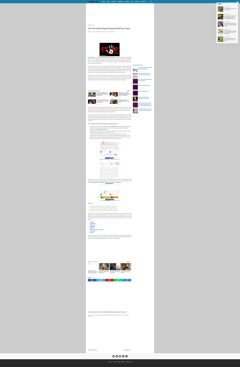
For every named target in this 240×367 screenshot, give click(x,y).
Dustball (91, 232)
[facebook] (92, 280)
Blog (132, 1)
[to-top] (237, 364)
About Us (110, 361)
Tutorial (114, 1)
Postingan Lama (127, 349)
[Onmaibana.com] (94, 1)
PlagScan (92, 228)
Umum (103, 1)
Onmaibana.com (91, 57)
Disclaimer (123, 361)
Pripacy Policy (129, 361)
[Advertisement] (120, 14)
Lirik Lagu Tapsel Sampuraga (144, 85)
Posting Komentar (111, 31)
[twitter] (100, 280)
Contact (114, 361)
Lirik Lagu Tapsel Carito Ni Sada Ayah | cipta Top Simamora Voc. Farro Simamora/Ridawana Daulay (145, 104)
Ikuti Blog (143, 1)
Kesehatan (120, 1)
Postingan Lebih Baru (93, 349)
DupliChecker (93, 223)
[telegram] (127, 280)
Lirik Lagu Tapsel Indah (143, 91)
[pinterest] (109, 280)
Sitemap (118, 361)
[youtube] (120, 356)
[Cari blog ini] (151, 1)
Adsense (127, 1)
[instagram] (123, 356)
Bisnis (108, 1)
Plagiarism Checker (102, 129)
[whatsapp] (118, 280)
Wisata (137, 1)
